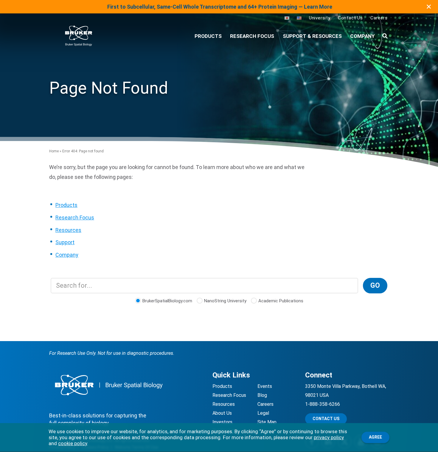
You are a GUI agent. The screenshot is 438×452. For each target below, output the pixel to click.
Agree (375, 437)
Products (66, 205)
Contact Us (350, 18)
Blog (262, 395)
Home (54, 151)
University (319, 18)
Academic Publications (280, 301)
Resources (68, 230)
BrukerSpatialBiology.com (167, 301)
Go (375, 285)
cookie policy (72, 443)
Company (362, 36)
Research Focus (252, 36)
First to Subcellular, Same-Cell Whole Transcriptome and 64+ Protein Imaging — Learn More (219, 7)
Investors (222, 422)
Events (264, 386)
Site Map (267, 422)
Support (64, 242)
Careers (379, 18)
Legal (263, 413)
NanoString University (225, 301)
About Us (222, 413)
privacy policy (329, 437)
